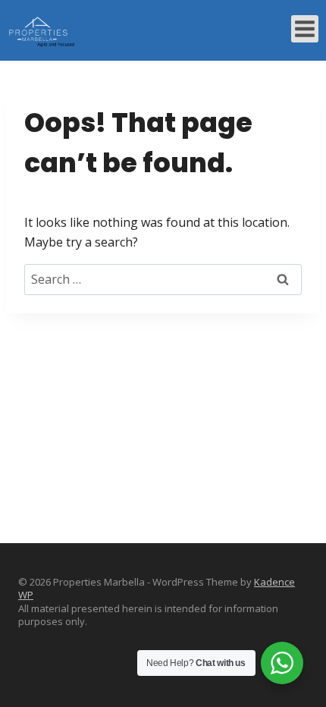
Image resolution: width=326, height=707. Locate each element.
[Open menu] (304, 28)
